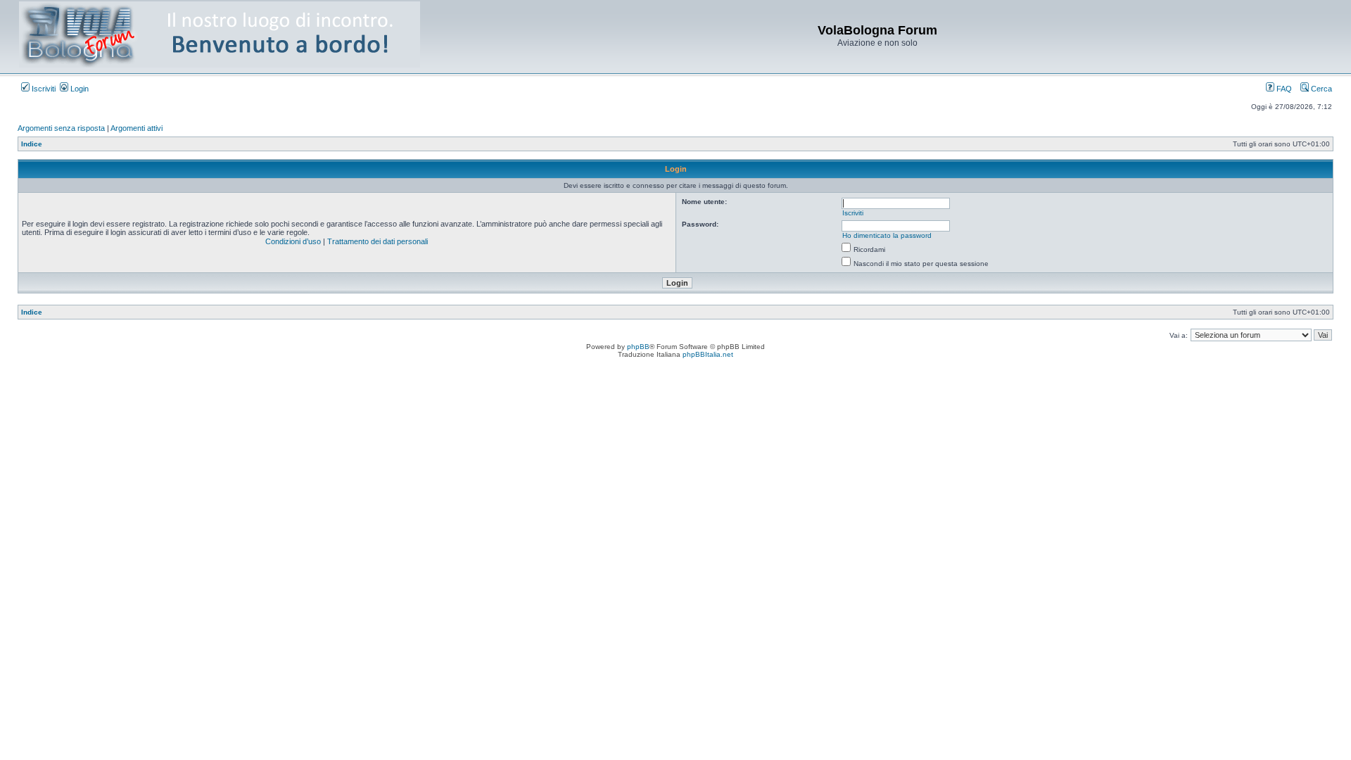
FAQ (1283, 88)
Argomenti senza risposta (61, 128)
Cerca (1320, 88)
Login (78, 88)
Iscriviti (43, 88)
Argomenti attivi (136, 128)
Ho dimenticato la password (887, 235)
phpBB (638, 346)
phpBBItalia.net (708, 354)
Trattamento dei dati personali (377, 241)
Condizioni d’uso (293, 241)
